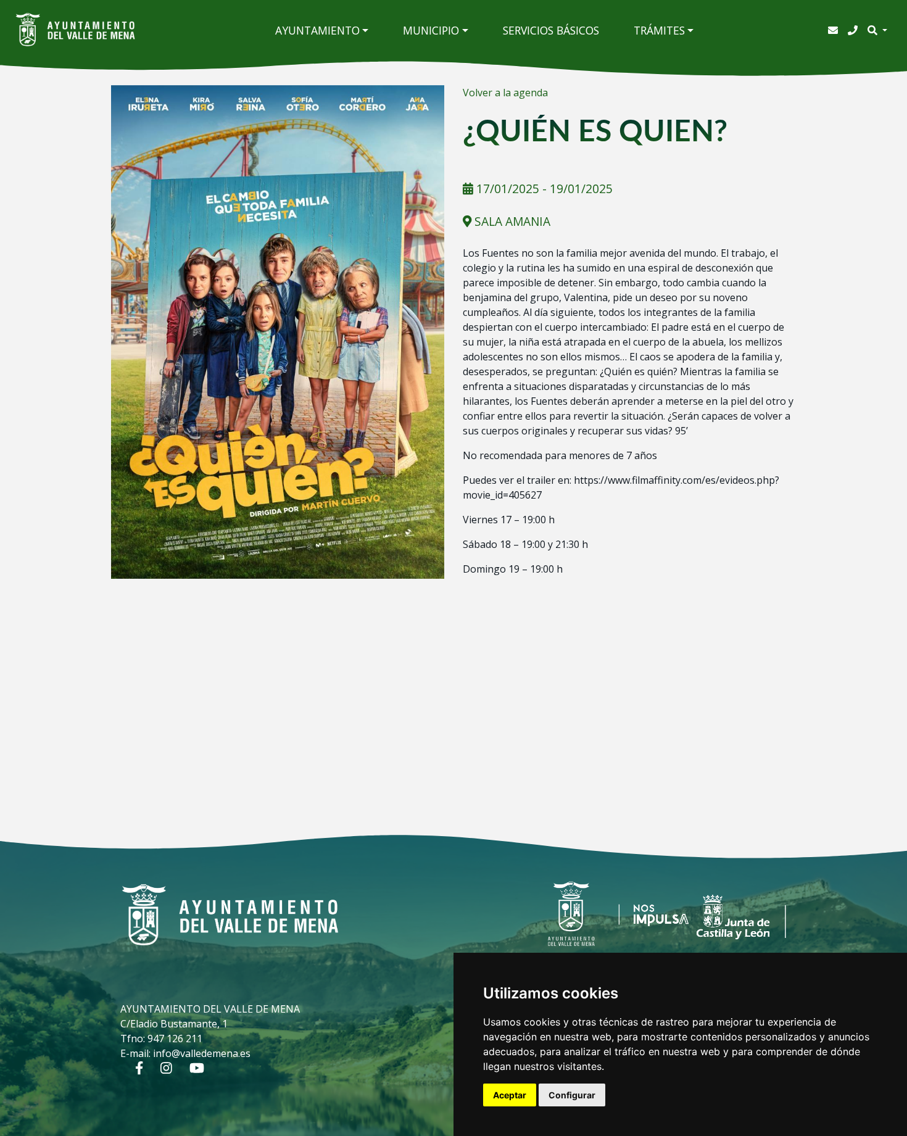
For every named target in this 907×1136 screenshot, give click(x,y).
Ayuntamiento (317, 30)
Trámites (659, 30)
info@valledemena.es (202, 1053)
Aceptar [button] (509, 1095)
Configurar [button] (572, 1095)
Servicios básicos (551, 30)
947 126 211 (174, 1038)
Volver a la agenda (505, 92)
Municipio (431, 30)
